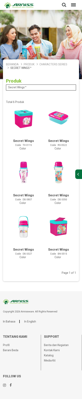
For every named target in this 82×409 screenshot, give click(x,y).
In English (30, 321)
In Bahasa (9, 321)
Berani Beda (10, 350)
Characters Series (53, 64)
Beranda (12, 64)
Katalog (49, 355)
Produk (29, 64)
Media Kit (50, 360)
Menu (72, 2)
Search (64, 2)
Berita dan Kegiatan (56, 345)
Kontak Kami (52, 350)
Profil (6, 345)
